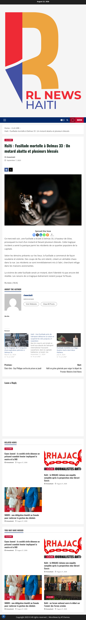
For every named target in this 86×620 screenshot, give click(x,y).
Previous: (22, 366)
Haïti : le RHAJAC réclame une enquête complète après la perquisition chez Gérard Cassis (61, 477)
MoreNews (53, 617)
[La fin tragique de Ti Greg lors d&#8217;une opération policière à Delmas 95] (16, 340)
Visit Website (31, 304)
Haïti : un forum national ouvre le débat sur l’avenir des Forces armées (62, 604)
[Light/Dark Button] (62, 120)
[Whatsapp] (44, 234)
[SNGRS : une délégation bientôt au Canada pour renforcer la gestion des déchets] (23, 499)
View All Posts (49, 304)
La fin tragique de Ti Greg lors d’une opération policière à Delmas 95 (15, 350)
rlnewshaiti (10, 157)
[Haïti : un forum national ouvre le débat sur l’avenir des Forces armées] (63, 587)
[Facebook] (34, 234)
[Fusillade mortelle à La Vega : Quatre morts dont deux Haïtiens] (69, 340)
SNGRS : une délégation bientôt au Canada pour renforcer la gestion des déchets (21, 516)
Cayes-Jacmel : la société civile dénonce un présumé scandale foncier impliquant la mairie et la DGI (22, 456)
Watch (79, 120)
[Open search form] (67, 120)
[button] (4, 120)
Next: (64, 368)
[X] (37, 234)
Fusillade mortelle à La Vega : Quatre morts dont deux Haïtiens (68, 350)
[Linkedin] (40, 234)
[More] (47, 234)
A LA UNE (9, 140)
